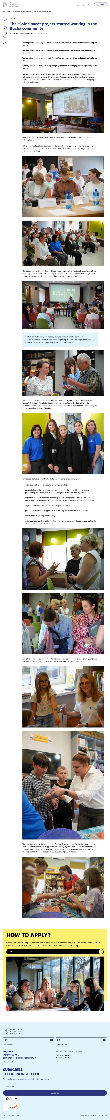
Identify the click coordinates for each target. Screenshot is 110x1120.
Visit (10, 952)
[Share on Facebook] (5, 19)
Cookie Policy (16, 1115)
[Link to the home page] (11, 4)
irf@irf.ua (8, 1051)
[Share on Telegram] (5, 33)
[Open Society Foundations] (63, 1056)
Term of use (6, 1115)
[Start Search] (83, 4)
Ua (88, 5)
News (9, 11)
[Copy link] (5, 42)
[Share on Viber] (5, 37)
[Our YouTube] (8, 1061)
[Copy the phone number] (18, 1055)
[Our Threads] (12, 1061)
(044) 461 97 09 (10, 1055)
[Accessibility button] (78, 4)
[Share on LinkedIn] (5, 28)
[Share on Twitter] (5, 23)
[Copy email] (16, 1051)
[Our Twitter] (4, 1061)
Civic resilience (27, 33)
